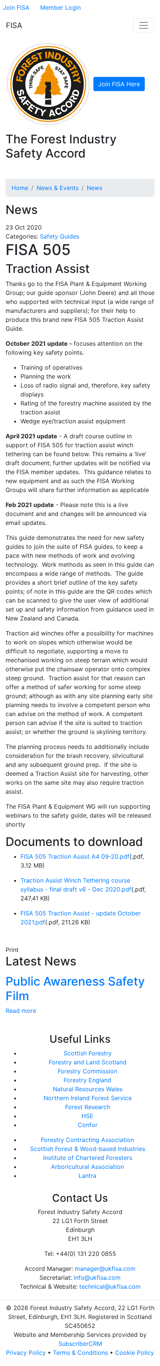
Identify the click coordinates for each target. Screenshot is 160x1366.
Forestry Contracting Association (87, 1139)
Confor (87, 1125)
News (94, 188)
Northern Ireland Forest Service (88, 1098)
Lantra (87, 1175)
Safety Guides (59, 236)
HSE (87, 1116)
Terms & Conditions (80, 1352)
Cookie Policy (134, 1352)
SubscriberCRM (80, 1343)
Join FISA (16, 7)
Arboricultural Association (87, 1166)
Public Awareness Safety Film (75, 988)
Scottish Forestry (88, 1053)
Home (20, 188)
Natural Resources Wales (87, 1089)
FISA (14, 25)
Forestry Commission (87, 1071)
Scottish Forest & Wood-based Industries (87, 1148)
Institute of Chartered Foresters (87, 1157)
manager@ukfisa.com (105, 1268)
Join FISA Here (119, 84)
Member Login (60, 7)
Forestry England (87, 1080)
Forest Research (87, 1107)
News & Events (57, 188)
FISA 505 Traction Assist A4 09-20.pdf (74, 856)
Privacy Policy (26, 1352)
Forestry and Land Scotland (88, 1062)
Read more (21, 1010)
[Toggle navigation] (143, 25)
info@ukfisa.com (97, 1277)
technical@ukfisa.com (110, 1286)
